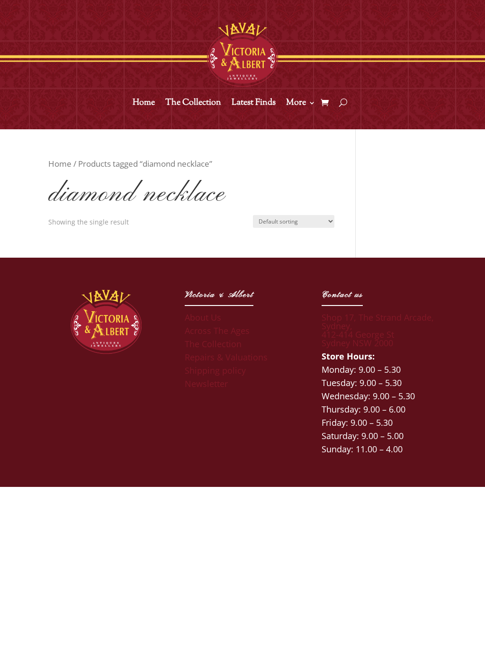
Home (144, 104)
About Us (203, 317)
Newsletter (206, 383)
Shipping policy (215, 370)
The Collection (193, 104)
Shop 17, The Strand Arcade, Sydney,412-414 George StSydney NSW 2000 (378, 330)
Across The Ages (217, 330)
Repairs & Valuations (226, 357)
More (296, 104)
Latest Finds (254, 104)
